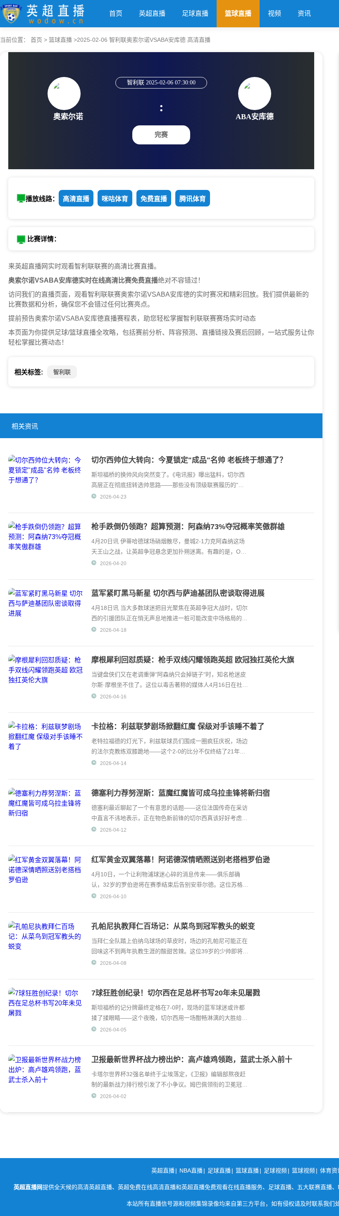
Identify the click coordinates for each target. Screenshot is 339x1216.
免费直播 (154, 198)
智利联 (62, 372)
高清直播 (76, 198)
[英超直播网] (42, 12)
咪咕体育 (115, 198)
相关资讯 (25, 426)
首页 (115, 13)
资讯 (304, 13)
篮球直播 (238, 13)
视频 (274, 13)
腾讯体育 (192, 198)
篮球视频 (303, 1170)
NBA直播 (191, 1170)
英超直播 (152, 13)
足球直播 (195, 13)
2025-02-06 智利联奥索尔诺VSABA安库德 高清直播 (143, 39)
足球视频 (275, 1170)
